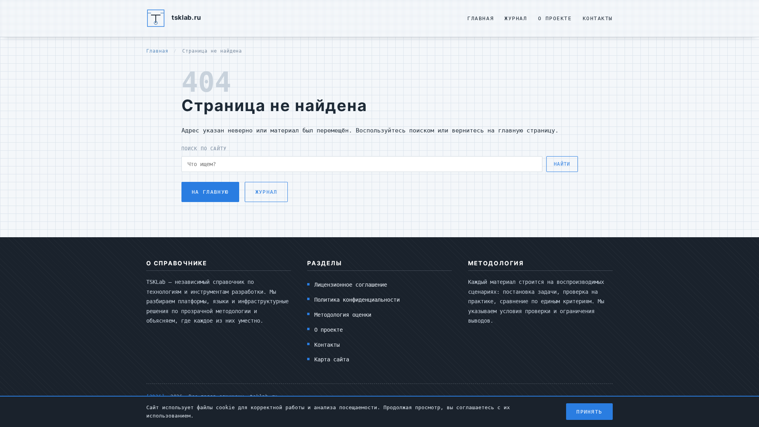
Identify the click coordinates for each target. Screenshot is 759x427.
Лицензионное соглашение (350, 285)
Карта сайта (331, 359)
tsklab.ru (186, 17)
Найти (562, 164)
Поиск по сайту (204, 148)
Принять (589, 412)
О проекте (555, 18)
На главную (210, 192)
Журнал (515, 18)
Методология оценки (342, 315)
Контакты (598, 18)
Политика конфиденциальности (357, 300)
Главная (480, 18)
